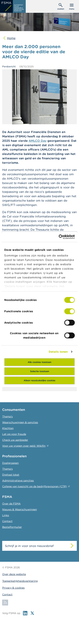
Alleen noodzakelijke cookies (39, 380)
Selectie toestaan (39, 371)
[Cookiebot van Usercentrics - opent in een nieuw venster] (59, 237)
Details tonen (58, 351)
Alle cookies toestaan (39, 362)
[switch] (69, 311)
